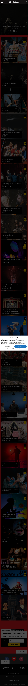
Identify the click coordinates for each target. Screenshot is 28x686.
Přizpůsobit (7, 346)
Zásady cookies (8, 348)
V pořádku (20, 346)
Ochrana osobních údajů (17, 348)
